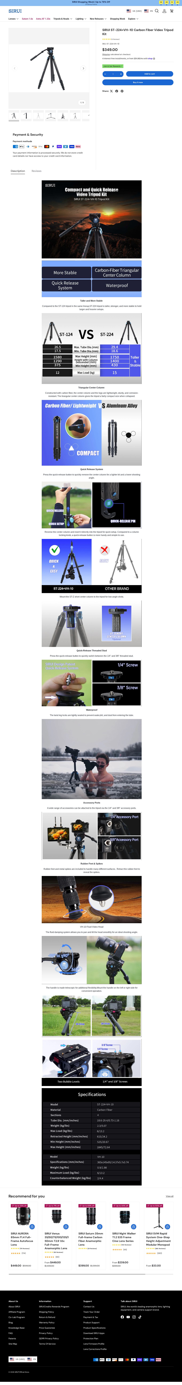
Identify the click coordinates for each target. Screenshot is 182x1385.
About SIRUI (14, 1306)
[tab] (18, 171)
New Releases (97, 19)
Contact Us (88, 1306)
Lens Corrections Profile (95, 1349)
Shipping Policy (46, 1312)
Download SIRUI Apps (93, 1333)
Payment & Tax (90, 1317)
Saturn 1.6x (27, 19)
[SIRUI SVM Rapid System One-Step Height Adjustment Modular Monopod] (158, 1216)
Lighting (79, 19)
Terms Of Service (47, 1343)
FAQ (11, 1333)
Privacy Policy (46, 1333)
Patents (12, 1338)
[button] (172, 11)
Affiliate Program (17, 1312)
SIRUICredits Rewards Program (54, 1306)
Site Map (13, 1343)
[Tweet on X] (111, 91)
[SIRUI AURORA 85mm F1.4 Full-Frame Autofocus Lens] (23, 1216)
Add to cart (149, 74)
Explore (131, 19)
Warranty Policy (46, 1322)
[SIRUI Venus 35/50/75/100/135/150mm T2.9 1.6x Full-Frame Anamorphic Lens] (57, 1216)
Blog (11, 1322)
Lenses (12, 19)
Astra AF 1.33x (43, 19)
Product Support (91, 1322)
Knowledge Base (17, 1327)
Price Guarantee (47, 1327)
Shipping (106, 54)
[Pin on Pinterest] (122, 91)
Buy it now (138, 82)
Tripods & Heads (61, 19)
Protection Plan (90, 1338)
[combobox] (134, 11)
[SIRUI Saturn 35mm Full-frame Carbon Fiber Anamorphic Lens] (91, 1216)
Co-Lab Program (17, 1317)
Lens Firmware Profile (93, 1343)
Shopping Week (117, 19)
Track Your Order (91, 1312)
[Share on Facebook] (116, 91)
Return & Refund (47, 1317)
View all (169, 1196)
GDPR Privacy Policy (49, 1338)
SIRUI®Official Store (22, 1372)
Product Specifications (94, 1327)
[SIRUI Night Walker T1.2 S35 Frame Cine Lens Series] (124, 1216)
